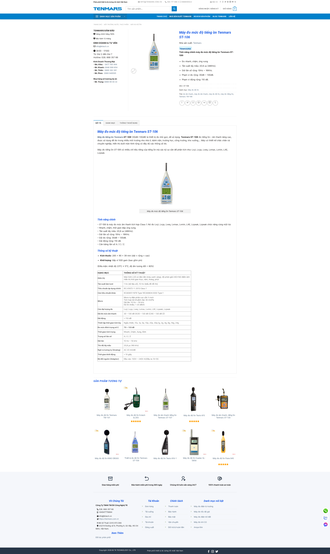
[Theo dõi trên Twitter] (225, 2)
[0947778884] (326, 511)
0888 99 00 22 (110, 82)
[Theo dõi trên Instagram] (223, 2)
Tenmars (197, 43)
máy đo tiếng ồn (227, 94)
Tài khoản (149, 522)
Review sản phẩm (202, 16)
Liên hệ (232, 16)
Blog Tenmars (219, 16)
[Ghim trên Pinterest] (198, 103)
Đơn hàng (149, 506)
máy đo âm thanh (201, 94)
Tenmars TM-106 (185, 97)
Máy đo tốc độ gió (202, 512)
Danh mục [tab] (110, 123)
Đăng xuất (149, 527)
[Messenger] (326, 524)
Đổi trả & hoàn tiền (176, 527)
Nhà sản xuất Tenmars (180, 16)
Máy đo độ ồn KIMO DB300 (107, 458)
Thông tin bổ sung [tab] (128, 123)
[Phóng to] (133, 70)
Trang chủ (97, 24)
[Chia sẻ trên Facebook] (182, 103)
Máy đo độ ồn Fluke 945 (223, 458)
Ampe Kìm (198, 527)
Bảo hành (172, 512)
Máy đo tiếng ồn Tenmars (110, 137)
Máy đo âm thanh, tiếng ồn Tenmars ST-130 (223, 416)
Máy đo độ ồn (136, 24)
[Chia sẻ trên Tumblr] (215, 103)
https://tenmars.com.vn (109, 519)
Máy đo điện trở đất (202, 517)
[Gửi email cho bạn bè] (193, 103)
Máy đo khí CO (200, 522)
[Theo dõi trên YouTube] (232, 2)
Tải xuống (149, 512)
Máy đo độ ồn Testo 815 (194, 415)
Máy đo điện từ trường (203, 506)
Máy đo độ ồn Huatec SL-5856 (194, 459)
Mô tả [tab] (98, 123)
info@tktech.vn (102, 46)
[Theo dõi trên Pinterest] (228, 2)
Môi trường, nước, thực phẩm (116, 24)
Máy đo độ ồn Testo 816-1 (165, 458)
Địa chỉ (148, 517)
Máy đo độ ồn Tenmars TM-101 (107, 416)
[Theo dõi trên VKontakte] (235, 2)
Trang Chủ (162, 16)
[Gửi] (174, 8)
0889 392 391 (111, 70)
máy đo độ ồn (214, 94)
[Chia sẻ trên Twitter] (187, 103)
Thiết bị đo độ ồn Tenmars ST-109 (136, 459)
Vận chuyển (173, 522)
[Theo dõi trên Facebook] (220, 2)
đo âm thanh (188, 94)
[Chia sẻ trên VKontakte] (204, 103)
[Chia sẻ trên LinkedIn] (209, 103)
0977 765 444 (110, 64)
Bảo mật (171, 517)
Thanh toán (173, 506)
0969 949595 (110, 73)
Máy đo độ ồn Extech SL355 (136, 416)
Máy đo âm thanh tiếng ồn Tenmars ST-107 (165, 416)
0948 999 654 (111, 67)
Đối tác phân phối (103, 537)
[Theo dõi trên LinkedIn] (230, 2)
